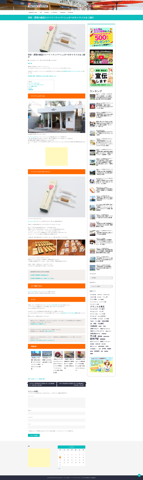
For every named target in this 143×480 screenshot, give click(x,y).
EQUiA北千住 (93, 294)
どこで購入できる (33, 86)
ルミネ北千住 (101, 316)
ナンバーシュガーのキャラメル (36, 84)
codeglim (93, 477)
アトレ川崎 (93, 299)
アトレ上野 (105, 297)
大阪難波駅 (93, 326)
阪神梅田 (97, 351)
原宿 (44, 378)
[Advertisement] (56, 156)
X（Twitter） (54, 12)
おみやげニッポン (33, 12)
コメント (30, 396)
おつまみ (99, 297)
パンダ (101, 311)
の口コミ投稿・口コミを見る (42, 278)
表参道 (40, 378)
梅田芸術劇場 (101, 346)
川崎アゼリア (94, 328)
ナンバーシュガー (32, 136)
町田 (100, 348)
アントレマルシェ (94, 301)
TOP (41, 12)
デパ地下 (102, 309)
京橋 (91, 323)
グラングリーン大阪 (94, 304)
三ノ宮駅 (97, 321)
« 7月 (59, 468)
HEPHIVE (99, 294)
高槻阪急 (106, 351)
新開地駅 (102, 339)
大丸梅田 (101, 323)
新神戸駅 (94, 339)
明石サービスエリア (94, 341)
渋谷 (29, 378)
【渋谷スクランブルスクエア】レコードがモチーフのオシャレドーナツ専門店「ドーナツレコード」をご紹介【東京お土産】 (58, 366)
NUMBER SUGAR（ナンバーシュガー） (71, 71)
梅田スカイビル (93, 346)
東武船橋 (92, 344)
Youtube (46, 12)
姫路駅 (100, 326)
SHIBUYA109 (106, 294)
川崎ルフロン (108, 331)
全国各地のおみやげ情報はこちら (38, 324)
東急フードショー (105, 341)
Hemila (87, 477)
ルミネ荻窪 (106, 318)
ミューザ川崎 (102, 313)
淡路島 (107, 346)
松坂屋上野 (97, 344)
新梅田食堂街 (106, 336)
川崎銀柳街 (103, 333)
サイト (29, 424)
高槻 (102, 351)
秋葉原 (109, 348)
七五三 (92, 321)
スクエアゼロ (94, 309)
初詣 (94, 323)
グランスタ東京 (97, 306)
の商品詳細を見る (39, 275)
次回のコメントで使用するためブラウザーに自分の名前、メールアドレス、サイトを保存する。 (51, 431)
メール (30, 417)
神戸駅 (104, 348)
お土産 (32, 378)
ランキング (93, 316)
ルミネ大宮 (93, 318)
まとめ (30, 88)
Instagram (62, 12)
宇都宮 (104, 326)
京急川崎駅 (105, 321)
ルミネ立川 (100, 318)
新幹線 (100, 336)
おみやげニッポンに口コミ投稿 (69, 313)
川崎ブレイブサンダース (97, 331)
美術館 (91, 351)
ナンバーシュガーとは (34, 83)
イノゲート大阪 (102, 301)
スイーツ (36, 378)
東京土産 (30, 63)
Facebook (70, 12)
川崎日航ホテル (95, 333)
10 (60, 457)
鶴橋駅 (91, 353)
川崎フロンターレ (105, 328)
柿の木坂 (104, 344)
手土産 (93, 336)
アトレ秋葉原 (101, 299)
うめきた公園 (93, 297)
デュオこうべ (94, 311)
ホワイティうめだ (94, 313)
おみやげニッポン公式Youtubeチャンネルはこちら (42, 340)
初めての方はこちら (50, 331)
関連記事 (31, 89)
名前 (29, 410)
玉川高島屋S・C (93, 348)
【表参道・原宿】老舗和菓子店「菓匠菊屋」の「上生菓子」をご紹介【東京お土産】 (69, 364)
